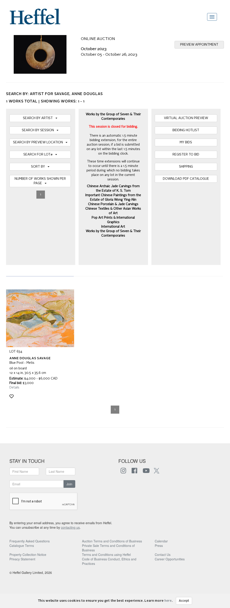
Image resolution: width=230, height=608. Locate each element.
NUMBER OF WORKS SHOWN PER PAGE (40, 181)
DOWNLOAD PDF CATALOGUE (186, 178)
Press (159, 545)
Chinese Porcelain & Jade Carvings (113, 204)
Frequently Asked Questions (29, 541)
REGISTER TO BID (185, 154)
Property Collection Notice (27, 554)
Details (14, 387)
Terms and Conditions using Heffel (106, 554)
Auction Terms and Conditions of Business (112, 541)
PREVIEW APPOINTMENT (199, 44)
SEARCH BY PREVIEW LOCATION (39, 142)
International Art (113, 226)
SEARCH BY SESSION (39, 130)
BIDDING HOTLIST (185, 130)
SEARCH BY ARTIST (39, 118)
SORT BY (39, 166)
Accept (184, 600)
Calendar (161, 541)
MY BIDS (186, 142)
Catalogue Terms (21, 545)
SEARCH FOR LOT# (39, 154)
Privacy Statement (22, 559)
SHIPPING (186, 166)
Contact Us (162, 554)
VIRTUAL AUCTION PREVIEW (186, 118)
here (168, 600)
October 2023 (93, 49)
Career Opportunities (170, 559)
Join (69, 484)
